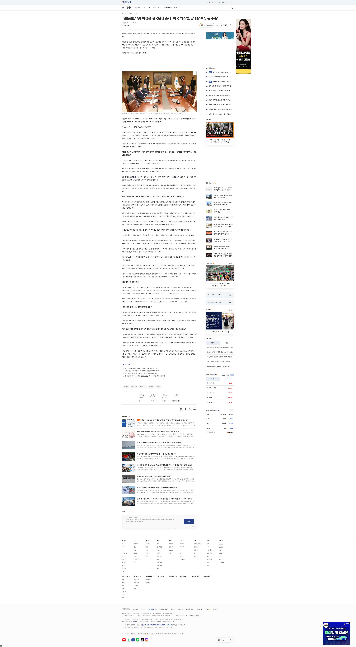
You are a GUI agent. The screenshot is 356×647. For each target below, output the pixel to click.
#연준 (158, 386)
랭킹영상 (148, 582)
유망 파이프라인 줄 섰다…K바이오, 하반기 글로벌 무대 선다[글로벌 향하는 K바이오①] (164, 465)
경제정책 (171, 544)
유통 (158, 559)
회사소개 (135, 609)
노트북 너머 (221, 562)
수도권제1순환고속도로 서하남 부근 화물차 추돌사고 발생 (226, 81)
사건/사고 (209, 550)
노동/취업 (209, 553)
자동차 (158, 550)
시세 (123, 550)
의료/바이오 (160, 562)
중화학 (158, 553)
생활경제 (171, 550)
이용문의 (180, 609)
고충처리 (173, 609)
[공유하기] (217, 25)
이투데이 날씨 (195, 576)
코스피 (212, 379)
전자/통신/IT (160, 547)
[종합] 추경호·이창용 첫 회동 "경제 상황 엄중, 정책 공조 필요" (142, 368)
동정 (208, 562)
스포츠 (123, 594)
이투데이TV (149, 576)
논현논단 (221, 544)
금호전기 (211, 392)
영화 (123, 585)
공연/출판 (124, 591)
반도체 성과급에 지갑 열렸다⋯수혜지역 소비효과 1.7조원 (224, 91)
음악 (123, 588)
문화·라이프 (125, 576)
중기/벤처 (159, 565)
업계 (147, 547)
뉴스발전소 (137, 576)
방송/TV (124, 582)
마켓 (123, 541)
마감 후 (220, 556)
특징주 (212, 343)
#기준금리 (142, 386)
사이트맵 (215, 609)
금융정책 (137, 7)
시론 (220, 550)
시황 (123, 547)
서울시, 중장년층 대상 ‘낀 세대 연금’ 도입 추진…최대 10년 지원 (226, 104)
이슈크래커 (136, 579)
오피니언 (221, 541)
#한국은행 (134, 386)
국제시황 (124, 568)
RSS (231, 2)
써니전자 (211, 383)
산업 (158, 541)
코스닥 (226, 379)
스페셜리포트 (160, 576)
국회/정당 (196, 547)
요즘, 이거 (136, 582)
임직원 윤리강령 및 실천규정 (164, 625)
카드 (159, 7)
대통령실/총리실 (197, 544)
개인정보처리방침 (152, 609)
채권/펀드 (124, 562)
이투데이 (124, 13)
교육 (208, 547)
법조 (208, 544)
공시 (123, 544)
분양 (147, 553)
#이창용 (126, 386)
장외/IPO (124, 553)
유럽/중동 (182, 559)
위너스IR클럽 (183, 576)
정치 (195, 541)
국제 (181, 541)
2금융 (154, 7)
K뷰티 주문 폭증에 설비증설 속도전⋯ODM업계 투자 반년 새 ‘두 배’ (158, 431)
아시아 (181, 556)
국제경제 (182, 544)
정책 (147, 550)
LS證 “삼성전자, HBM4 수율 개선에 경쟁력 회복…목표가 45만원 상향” (228, 114)
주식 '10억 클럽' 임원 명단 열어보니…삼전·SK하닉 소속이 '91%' (157, 487)
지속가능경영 (206, 576)
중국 (181, 553)
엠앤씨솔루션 (212, 388)
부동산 (147, 541)
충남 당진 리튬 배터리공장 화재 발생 (221, 72)
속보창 (218, 2)
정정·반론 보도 (189, 609)
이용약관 (143, 609)
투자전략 (226, 343)
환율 (123, 565)
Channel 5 (172, 576)
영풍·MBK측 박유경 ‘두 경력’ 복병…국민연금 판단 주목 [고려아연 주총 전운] (163, 420)
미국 (181, 550)
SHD (210, 397)
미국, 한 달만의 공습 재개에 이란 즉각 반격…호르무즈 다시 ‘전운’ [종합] (159, 443)
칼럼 (220, 559)
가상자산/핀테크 (167, 7)
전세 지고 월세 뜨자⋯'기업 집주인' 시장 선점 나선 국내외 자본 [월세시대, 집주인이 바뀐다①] (166, 499)
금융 (129, 7)
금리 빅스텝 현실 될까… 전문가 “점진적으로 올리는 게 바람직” (142, 373)
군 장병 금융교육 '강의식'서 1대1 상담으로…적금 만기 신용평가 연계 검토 (223, 227)
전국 (208, 556)
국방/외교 (196, 550)
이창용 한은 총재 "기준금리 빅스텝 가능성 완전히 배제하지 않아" (142, 371)
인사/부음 (209, 559)
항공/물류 (159, 556)
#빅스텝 (151, 386)
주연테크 (211, 402)
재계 (158, 544)
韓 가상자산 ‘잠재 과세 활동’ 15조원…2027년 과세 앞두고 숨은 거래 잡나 (145, 376)
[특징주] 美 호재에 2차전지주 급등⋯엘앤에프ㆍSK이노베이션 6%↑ (227, 95)
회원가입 (213, 2)
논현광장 (221, 547)
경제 (170, 541)
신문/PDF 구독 (225, 2)
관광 (123, 579)
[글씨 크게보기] (231, 25)
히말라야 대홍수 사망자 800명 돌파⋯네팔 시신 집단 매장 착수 (157, 454)
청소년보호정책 (164, 609)
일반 (175, 7)
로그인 (208, 2)
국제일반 (182, 547)
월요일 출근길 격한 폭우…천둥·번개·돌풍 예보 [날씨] (153, 476)
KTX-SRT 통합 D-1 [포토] (220, 332)
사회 (208, 541)
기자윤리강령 (153, 625)
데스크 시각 (221, 553)
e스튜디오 (148, 579)
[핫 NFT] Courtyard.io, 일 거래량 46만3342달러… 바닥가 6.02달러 (223, 190)
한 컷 (135, 588)
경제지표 (171, 547)
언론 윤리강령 (145, 625)
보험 (148, 7)
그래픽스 (136, 585)
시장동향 (148, 544)
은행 (143, 7)
